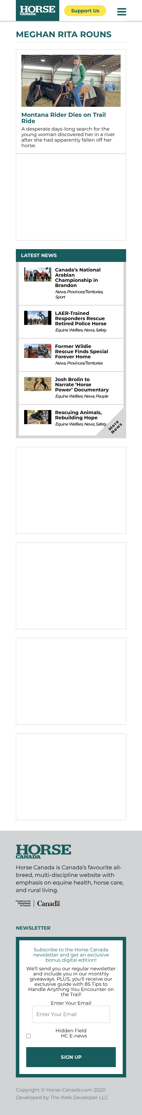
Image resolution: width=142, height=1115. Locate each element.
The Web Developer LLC (79, 1097)
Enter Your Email (71, 1003)
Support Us (85, 11)
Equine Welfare (68, 330)
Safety (100, 330)
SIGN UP (71, 1057)
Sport (60, 297)
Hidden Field (71, 1030)
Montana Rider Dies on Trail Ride (63, 118)
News (60, 292)
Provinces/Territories (84, 292)
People (101, 396)
